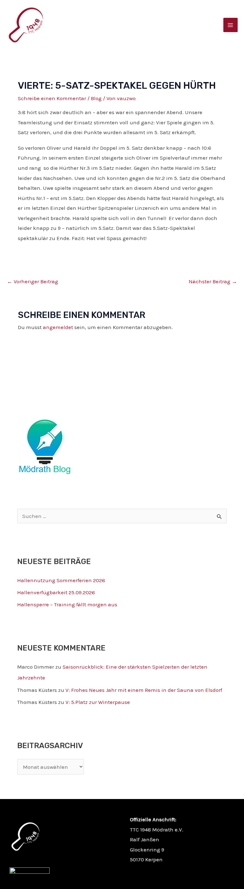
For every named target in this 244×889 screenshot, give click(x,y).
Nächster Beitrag (213, 281)
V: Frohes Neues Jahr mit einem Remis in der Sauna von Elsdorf (143, 690)
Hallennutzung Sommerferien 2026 (61, 580)
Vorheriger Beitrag (32, 281)
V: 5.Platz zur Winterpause (97, 702)
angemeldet (58, 327)
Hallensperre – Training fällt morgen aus (67, 604)
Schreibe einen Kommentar (52, 98)
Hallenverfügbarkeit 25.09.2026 (56, 592)
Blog (96, 98)
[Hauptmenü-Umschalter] (230, 25)
